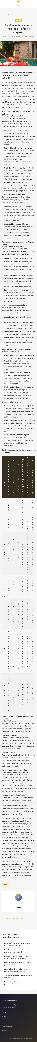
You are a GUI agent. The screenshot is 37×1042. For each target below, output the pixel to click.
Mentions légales (7, 1026)
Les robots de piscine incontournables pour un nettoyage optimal (16, 951)
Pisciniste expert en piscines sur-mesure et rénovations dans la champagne (17, 957)
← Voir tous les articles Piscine (12, 918)
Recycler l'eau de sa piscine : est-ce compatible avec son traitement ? (16, 970)
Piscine (10, 15)
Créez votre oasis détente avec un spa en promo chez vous (17, 964)
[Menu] (18, 6)
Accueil (4, 15)
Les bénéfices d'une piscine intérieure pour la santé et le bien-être (16, 983)
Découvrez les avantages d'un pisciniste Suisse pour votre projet (17, 944)
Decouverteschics (10, 1000)
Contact (4, 1030)
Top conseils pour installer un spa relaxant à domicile (18, 976)
